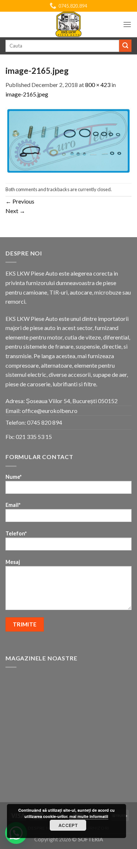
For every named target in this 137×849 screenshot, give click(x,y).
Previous (19, 201)
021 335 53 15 (34, 436)
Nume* (13, 477)
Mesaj (12, 562)
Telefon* (16, 533)
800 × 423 (97, 84)
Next (15, 210)
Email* (12, 505)
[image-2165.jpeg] (68, 139)
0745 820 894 (44, 422)
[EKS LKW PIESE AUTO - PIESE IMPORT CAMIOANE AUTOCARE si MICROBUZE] (68, 24)
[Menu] (127, 24)
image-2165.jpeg (26, 94)
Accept (67, 825)
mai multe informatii (88, 816)
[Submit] (125, 45)
